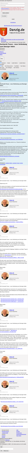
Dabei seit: (11, 78)
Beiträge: (11, 79)
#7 (0, 366)
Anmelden (4, 16)
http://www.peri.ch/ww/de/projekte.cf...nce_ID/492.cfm (11, 348)
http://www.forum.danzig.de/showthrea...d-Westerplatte (11, 95)
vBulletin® (7, 439)
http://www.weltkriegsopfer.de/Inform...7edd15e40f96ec (11, 222)
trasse (18, 163)
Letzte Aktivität (3, 53)
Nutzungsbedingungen (21, 434)
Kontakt (18, 431)
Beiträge (2, 51)
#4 (0, 235)
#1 (0, 82)
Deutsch (3, 435)
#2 (0, 176)
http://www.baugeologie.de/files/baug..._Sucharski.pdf (12, 301)
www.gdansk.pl (8, 254)
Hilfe (17, 430)
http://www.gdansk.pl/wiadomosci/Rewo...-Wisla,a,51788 (12, 257)
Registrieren (13, 22)
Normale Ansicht (5, 431)
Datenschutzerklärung (5, 8)
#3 (0, 209)
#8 (0, 390)
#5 (0, 282)
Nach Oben (18, 435)
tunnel (21, 163)
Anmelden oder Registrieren (6, 0)
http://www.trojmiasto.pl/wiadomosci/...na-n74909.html (11, 139)
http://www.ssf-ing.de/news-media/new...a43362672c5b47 (12, 133)
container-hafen (8, 163)
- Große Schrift (5, 432)
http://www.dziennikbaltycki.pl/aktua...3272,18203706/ (12, 401)
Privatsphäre (19, 432)
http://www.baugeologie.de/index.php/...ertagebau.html (12, 298)
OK (1, 447)
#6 (0, 319)
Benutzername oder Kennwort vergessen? (13, 25)
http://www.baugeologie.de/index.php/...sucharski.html (12, 300)
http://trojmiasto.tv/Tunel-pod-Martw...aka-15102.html (12, 426)
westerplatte (2, 164)
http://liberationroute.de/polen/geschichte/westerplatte (11, 189)
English (3, 437)
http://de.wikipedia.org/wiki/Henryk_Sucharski (9, 156)
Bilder (1, 54)
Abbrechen (6, 450)
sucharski (15, 163)
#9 (0, 415)
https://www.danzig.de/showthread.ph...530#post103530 (12, 377)
